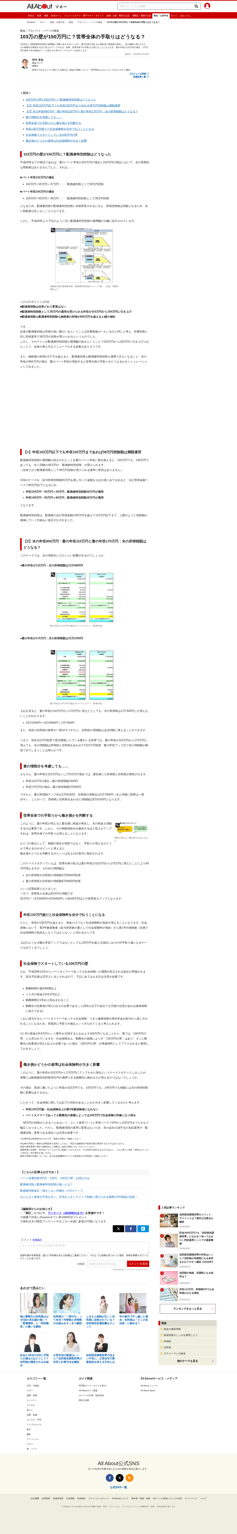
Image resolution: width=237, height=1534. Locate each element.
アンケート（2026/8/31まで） (66, 1213)
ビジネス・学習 (34, 1419)
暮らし (30, 1410)
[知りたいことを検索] (196, 6)
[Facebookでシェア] (131, 1228)
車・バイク (32, 1449)
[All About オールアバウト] (39, 7)
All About (31, 22)
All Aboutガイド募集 (88, 1390)
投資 (39, 15)
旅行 (29, 1429)
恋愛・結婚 (32, 1415)
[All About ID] (207, 6)
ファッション (33, 1439)
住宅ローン (56, 15)
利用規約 (81, 1498)
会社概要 (35, 1498)
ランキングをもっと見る (187, 1308)
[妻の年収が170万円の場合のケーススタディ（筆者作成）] (84, 675)
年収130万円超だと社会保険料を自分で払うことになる (60, 128)
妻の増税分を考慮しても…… (44, 117)
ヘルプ (203, 1498)
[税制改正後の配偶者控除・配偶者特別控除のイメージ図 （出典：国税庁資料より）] (84, 255)
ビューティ (32, 1400)
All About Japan (148, 1390)
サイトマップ (191, 1498)
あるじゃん (185, 15)
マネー (61, 7)
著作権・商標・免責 (140, 1498)
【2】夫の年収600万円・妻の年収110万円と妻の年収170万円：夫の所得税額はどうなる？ (82, 111)
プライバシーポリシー (98, 1498)
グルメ (30, 1444)
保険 (46, 15)
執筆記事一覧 (139, 76)
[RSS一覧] (129, 1478)
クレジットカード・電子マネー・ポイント (84, 15)
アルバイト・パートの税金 (89, 22)
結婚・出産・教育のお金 (118, 15)
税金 (71, 22)
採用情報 (46, 1498)
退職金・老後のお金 (141, 15)
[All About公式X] (120, 1478)
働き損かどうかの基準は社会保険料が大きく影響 (56, 140)
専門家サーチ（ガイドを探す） (93, 1385)
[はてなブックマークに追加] (143, 1228)
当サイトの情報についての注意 (167, 1498)
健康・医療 (32, 1395)
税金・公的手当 (161, 15)
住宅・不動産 (33, 1385)
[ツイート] (118, 1228)
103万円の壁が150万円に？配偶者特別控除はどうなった (61, 99)
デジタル (31, 1405)
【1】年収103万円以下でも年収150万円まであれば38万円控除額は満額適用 (73, 105)
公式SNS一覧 (118, 1487)
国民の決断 (84, 1400)
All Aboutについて (120, 1498)
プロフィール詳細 (137, 73)
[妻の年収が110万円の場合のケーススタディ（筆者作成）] (84, 598)
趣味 (29, 1434)
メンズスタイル (34, 1424)
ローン (174, 15)
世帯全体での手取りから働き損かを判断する (53, 123)
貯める (31, 15)
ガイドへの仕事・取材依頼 (91, 1395)
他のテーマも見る (187, 1360)
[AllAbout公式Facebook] (110, 1478)
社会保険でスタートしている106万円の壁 (52, 134)
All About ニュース (149, 1385)
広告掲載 (70, 1498)
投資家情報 (58, 1498)
